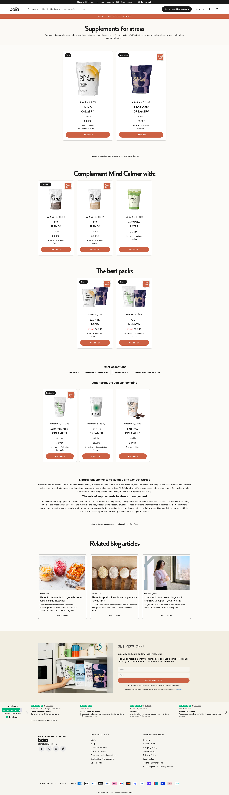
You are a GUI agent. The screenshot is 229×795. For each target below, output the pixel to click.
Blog (93, 744)
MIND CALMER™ (87, 109)
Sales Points (96, 763)
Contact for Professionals (102, 759)
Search (146, 740)
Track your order (98, 751)
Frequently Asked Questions (103, 755)
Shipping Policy (150, 747)
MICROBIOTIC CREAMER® (59, 431)
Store (93, 740)
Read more (62, 615)
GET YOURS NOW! (153, 680)
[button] (217, 9)
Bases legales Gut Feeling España (158, 766)
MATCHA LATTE (134, 224)
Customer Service (99, 747)
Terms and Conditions (153, 763)
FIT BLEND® (56, 224)
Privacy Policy (149, 755)
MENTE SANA (95, 322)
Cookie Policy (149, 751)
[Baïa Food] (14, 9)
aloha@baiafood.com (47, 744)
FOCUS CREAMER (96, 431)
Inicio (93, 524)
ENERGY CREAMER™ (133, 431)
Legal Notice (148, 759)
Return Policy (149, 744)
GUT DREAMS (134, 322)
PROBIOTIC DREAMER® (141, 109)
